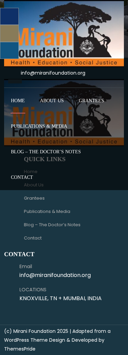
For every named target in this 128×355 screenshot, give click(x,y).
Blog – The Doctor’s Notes (46, 151)
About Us (52, 100)
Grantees (91, 100)
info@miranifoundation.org (53, 73)
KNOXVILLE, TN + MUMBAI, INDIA (60, 298)
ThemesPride (19, 348)
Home (18, 100)
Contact (22, 177)
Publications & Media (39, 126)
